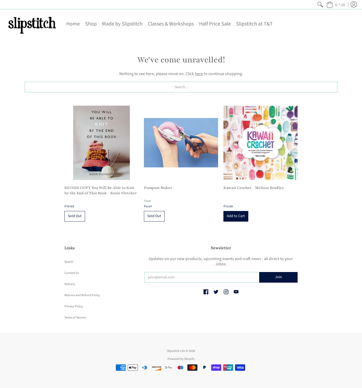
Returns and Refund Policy (82, 295)
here (199, 74)
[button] (336, 4)
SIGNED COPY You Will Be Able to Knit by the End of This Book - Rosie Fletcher (100, 190)
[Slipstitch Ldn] (31, 23)
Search (68, 262)
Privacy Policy (73, 306)
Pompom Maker (158, 187)
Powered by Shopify (181, 359)
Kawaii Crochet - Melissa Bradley (253, 187)
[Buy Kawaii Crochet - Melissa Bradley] (260, 143)
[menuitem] (320, 4)
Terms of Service (75, 317)
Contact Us (71, 273)
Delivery (69, 284)
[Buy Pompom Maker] (181, 143)
